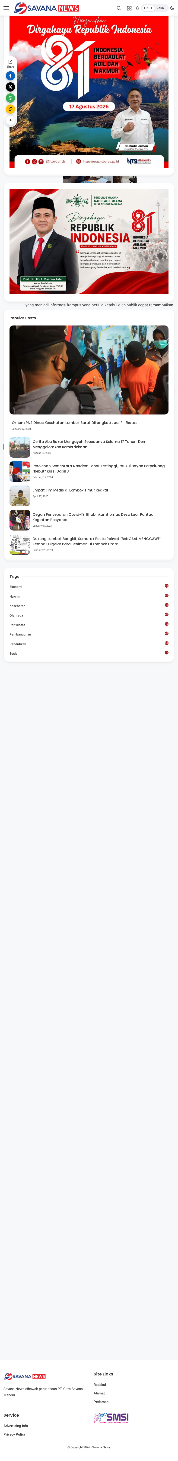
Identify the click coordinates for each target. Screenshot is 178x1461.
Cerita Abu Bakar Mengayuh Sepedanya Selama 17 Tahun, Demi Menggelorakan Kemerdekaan (90, 444)
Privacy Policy (14, 1434)
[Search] (119, 8)
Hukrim (89, 596)
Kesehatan (89, 606)
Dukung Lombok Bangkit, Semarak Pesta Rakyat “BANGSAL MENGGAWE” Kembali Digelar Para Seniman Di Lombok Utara (97, 541)
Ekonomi (89, 586)
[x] (10, 87)
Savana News (101, 1447)
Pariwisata (89, 625)
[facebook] (10, 75)
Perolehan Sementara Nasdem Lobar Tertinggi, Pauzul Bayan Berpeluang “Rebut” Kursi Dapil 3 (99, 468)
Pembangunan (89, 634)
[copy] (10, 109)
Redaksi (100, 1385)
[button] (143, 63)
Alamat (99, 1393)
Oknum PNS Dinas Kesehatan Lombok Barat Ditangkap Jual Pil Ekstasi (75, 422)
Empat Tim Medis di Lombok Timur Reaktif (70, 490)
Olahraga (89, 615)
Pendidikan (89, 644)
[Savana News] (46, 7)
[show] (10, 120)
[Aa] (157, 44)
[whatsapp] (10, 98)
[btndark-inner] (155, 8)
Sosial (89, 654)
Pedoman (101, 1402)
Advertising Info (15, 1426)
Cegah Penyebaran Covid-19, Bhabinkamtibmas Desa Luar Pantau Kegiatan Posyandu (93, 517)
